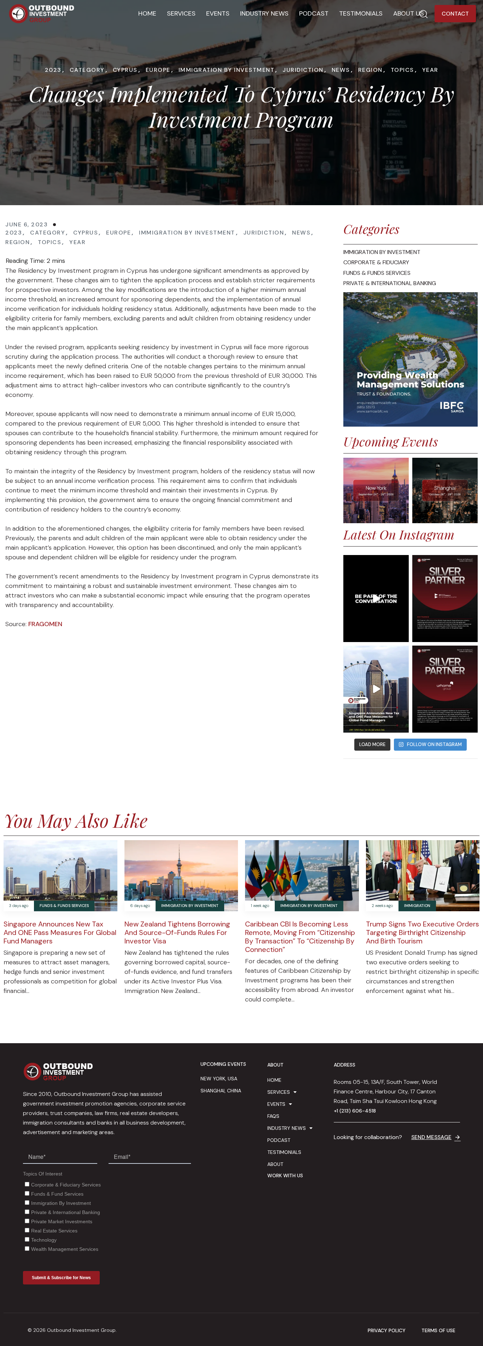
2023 (53, 70)
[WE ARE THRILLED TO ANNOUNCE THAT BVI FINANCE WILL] (445, 598)
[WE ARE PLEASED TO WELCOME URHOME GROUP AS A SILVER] (445, 689)
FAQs (273, 1116)
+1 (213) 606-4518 (355, 1111)
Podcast (313, 13)
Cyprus (125, 70)
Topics (402, 70)
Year (430, 70)
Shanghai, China (220, 1090)
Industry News (264, 13)
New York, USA (218, 1078)
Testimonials (361, 13)
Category (87, 70)
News (341, 70)
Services (181, 13)
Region (370, 70)
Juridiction (303, 70)
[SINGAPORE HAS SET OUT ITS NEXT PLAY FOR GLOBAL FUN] (376, 689)
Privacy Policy (387, 1331)
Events (217, 13)
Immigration (417, 905)
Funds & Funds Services (64, 905)
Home (147, 13)
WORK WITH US (285, 1175)
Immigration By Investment (227, 70)
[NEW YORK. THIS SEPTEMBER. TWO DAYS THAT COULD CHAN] (376, 598)
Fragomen (45, 624)
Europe (158, 70)
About (275, 1164)
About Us (408, 13)
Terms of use (438, 1331)
